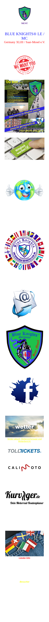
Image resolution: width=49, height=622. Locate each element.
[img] (24, 13)
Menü (24, 23)
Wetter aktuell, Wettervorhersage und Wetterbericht (24, 440)
